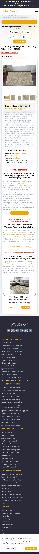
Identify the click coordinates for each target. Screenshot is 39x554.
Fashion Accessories (8, 360)
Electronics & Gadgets (8, 363)
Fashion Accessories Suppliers (11, 402)
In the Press (5, 528)
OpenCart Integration (8, 464)
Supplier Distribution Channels (11, 486)
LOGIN (33, 6)
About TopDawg (7, 510)
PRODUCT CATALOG (19, 22)
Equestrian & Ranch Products (11, 377)
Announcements (7, 525)
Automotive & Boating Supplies (12, 372)
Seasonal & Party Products (10, 375)
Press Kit (4, 530)
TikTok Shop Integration (9, 441)
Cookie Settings (8, 548)
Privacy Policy (24, 543)
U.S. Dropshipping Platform (10, 513)
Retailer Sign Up (6, 516)
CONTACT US (25, 6)
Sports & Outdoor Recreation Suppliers (14, 411)
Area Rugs (16, 158)
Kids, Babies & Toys (8, 357)
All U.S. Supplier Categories (10, 425)
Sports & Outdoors (7, 369)
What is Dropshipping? (9, 477)
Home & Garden (20, 154)
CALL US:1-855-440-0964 (12, 6)
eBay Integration (7, 444)
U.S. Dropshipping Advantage (11, 480)
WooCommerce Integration (10, 450)
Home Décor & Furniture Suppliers (13, 390)
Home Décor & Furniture (9, 349)
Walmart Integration (8, 435)
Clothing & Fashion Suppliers (11, 396)
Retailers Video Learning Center (12, 494)
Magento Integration (8, 458)
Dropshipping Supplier (15, 108)
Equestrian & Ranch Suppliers (11, 419)
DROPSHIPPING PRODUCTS (11, 15)
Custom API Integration (9, 467)
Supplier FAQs (6, 491)
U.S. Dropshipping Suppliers (11, 388)
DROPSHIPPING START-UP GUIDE (20, 246)
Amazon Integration (8, 438)
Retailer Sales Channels (9, 483)
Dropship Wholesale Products (11, 346)
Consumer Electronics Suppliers (12, 405)
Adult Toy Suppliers (8, 422)
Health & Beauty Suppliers (10, 408)
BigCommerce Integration (10, 453)
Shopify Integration (8, 432)
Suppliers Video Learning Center (12, 497)
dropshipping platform (22, 185)
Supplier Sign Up (7, 519)
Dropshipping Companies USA (11, 500)
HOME (2, 15)
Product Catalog (6, 343)
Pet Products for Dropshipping (11, 351)
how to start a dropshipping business (18, 235)
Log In (3, 533)
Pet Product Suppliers (8, 393)
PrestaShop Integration (9, 461)
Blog (3, 503)
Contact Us (5, 522)
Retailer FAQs (6, 489)
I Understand (31, 548)
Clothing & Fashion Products (11, 354)
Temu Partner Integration (10, 447)
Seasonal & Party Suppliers (10, 416)
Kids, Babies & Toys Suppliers (11, 399)
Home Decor (15, 156)
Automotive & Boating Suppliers (12, 414)
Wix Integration (6, 455)
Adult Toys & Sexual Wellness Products (14, 380)
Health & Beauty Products (10, 366)
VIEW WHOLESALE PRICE (9, 53)
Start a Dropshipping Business (11, 474)
